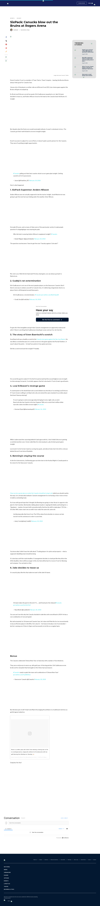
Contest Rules (83, 859)
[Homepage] (7, 859)
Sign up (66, 818)
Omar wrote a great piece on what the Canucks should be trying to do (31, 493)
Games (89, 859)
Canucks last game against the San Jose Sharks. (51, 339)
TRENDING (79, 44)
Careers (94, 859)
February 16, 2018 (40, 409)
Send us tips (76, 859)
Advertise (46, 859)
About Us (35, 859)
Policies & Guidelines (54, 859)
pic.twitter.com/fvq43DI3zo (22, 674)
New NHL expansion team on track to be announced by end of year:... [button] (88, 59)
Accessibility (63, 859)
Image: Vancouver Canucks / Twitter (61, 75)
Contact (40, 859)
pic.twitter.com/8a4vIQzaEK (50, 295)
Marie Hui (22, 757)
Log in (62, 818)
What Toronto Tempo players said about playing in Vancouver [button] (88, 67)
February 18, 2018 (35, 180)
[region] (36, 827)
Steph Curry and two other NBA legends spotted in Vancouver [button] (88, 51)
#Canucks (16, 173)
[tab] (8, 828)
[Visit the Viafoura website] (65, 837)
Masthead (69, 859)
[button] (78, 51)
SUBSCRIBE (81, 3)
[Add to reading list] (6, 61)
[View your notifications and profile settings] (67, 828)
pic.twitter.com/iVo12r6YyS (21, 605)
